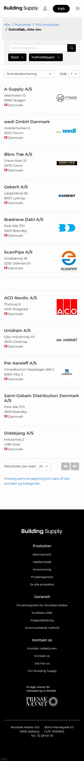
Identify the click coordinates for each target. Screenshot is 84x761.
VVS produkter (47, 25)
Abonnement (42, 554)
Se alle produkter (42, 584)
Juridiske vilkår (42, 613)
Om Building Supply (42, 671)
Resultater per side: (20, 466)
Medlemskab (42, 562)
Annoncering (42, 569)
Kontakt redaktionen (42, 648)
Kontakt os (42, 656)
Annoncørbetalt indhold (42, 628)
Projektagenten (42, 577)
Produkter (22, 25)
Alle (7, 25)
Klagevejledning (42, 620)
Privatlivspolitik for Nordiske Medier (42, 605)
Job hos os (42, 663)
